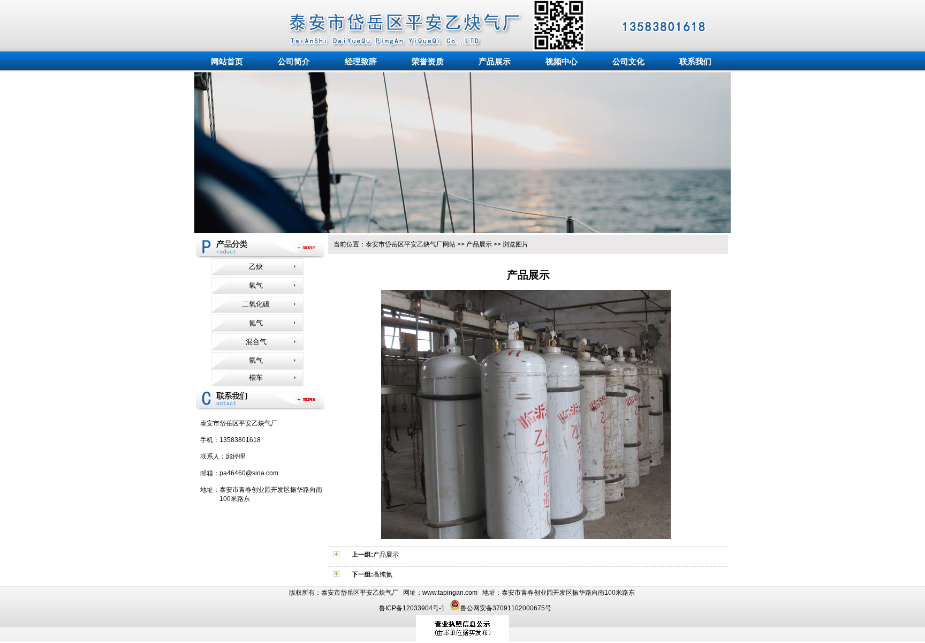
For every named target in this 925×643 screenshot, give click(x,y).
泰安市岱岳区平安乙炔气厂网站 (411, 244)
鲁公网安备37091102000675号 (505, 608)
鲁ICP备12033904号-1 (412, 608)
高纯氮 (382, 574)
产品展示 (479, 244)
